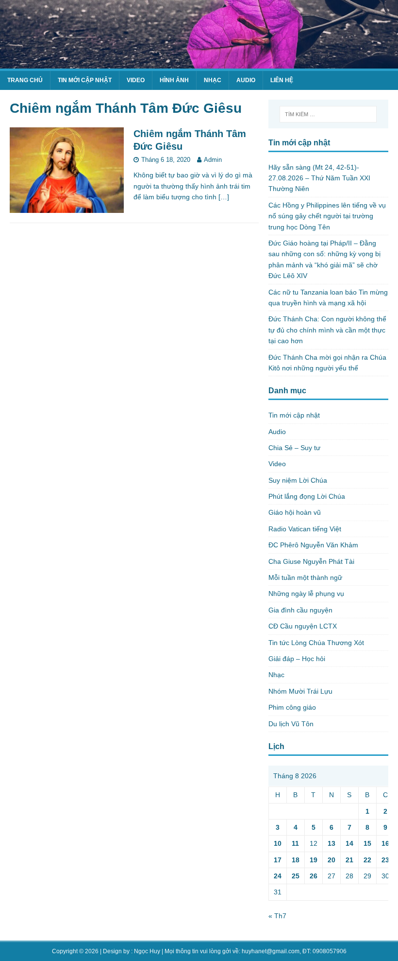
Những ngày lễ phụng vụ (306, 593)
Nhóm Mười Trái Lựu (300, 691)
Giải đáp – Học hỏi (296, 659)
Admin (213, 159)
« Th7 (277, 916)
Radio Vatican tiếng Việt (304, 529)
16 (385, 843)
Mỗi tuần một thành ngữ (305, 577)
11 (295, 843)
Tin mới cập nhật (85, 80)
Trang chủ (25, 80)
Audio (245, 80)
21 (349, 860)
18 (295, 860)
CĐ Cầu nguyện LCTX (302, 626)
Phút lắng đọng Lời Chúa (306, 496)
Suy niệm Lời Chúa (297, 480)
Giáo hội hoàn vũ (294, 512)
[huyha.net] (199, 63)
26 (313, 876)
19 (313, 860)
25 (295, 876)
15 (367, 843)
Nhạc (212, 80)
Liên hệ (281, 80)
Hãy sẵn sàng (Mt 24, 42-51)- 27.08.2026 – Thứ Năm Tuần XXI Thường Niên (319, 178)
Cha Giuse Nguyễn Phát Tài (311, 561)
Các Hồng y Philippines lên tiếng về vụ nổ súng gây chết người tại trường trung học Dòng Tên (327, 216)
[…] (223, 197)
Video (136, 80)
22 (367, 860)
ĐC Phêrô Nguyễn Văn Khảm (313, 545)
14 (349, 843)
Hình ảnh (174, 80)
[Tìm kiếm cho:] (328, 114)
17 (278, 860)
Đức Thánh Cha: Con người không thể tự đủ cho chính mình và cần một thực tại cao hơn (327, 330)
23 (385, 860)
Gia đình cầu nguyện (300, 610)
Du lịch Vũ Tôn (291, 724)
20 (331, 860)
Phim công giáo (292, 707)
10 (278, 843)
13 (331, 843)
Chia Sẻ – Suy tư (294, 448)
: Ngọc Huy (145, 951)
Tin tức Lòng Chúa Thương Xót (316, 642)
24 (278, 876)
